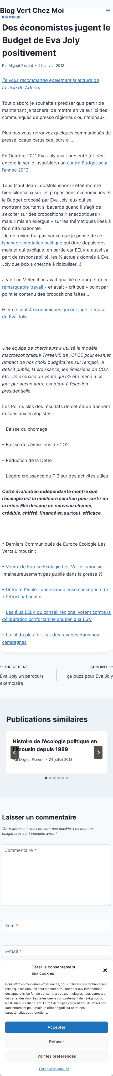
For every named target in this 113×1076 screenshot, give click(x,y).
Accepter (56, 1027)
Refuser (56, 1041)
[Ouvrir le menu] (108, 10)
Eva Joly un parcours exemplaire (22, 675)
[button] (105, 970)
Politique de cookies (54, 1069)
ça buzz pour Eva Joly (90, 672)
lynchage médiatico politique (32, 242)
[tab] (46, 778)
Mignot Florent (21, 65)
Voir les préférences (56, 1056)
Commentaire (20, 850)
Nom (11, 925)
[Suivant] (98, 752)
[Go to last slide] (15, 752)
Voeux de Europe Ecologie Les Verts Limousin (54, 566)
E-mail (13, 951)
